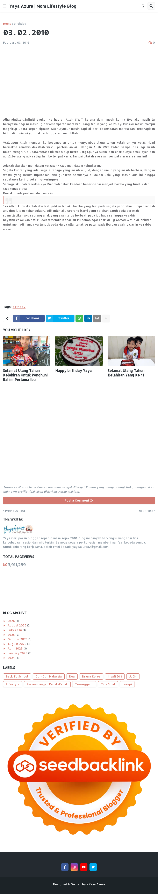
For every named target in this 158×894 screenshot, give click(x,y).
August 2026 (17, 625)
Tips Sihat (108, 684)
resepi (127, 684)
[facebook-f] (65, 867)
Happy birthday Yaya (73, 370)
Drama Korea (91, 676)
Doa (72, 676)
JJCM (133, 676)
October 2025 (18, 639)
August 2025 (17, 644)
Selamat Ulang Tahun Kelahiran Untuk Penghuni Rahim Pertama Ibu (25, 375)
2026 (12, 621)
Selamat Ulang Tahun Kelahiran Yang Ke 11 (126, 372)
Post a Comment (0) (79, 500)
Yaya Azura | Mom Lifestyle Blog (43, 6)
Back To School (17, 676)
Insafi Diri (115, 676)
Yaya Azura (97, 884)
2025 (12, 634)
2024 (12, 657)
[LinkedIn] (88, 318)
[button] (4, 6)
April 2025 (15, 648)
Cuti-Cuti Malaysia (49, 676)
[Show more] (106, 318)
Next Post (146, 510)
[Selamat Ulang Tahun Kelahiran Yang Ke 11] (131, 351)
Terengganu (84, 684)
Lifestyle (12, 684)
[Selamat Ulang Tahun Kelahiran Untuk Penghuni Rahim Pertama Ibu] (26, 351)
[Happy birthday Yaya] (78, 351)
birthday (20, 23)
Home (7, 23)
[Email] (97, 318)
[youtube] (83, 867)
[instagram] (74, 867)
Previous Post (15, 510)
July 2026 (15, 630)
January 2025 (18, 653)
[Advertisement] (79, 83)
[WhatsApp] (79, 318)
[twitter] (93, 867)
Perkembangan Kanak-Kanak (47, 684)
